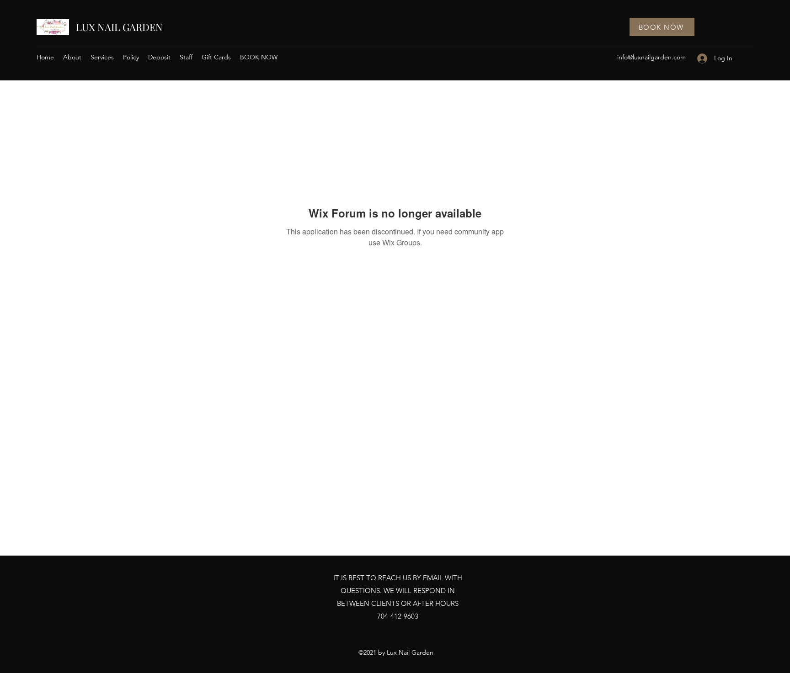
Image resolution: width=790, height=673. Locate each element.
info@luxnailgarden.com (651, 57)
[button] (102, 57)
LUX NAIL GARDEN (119, 27)
